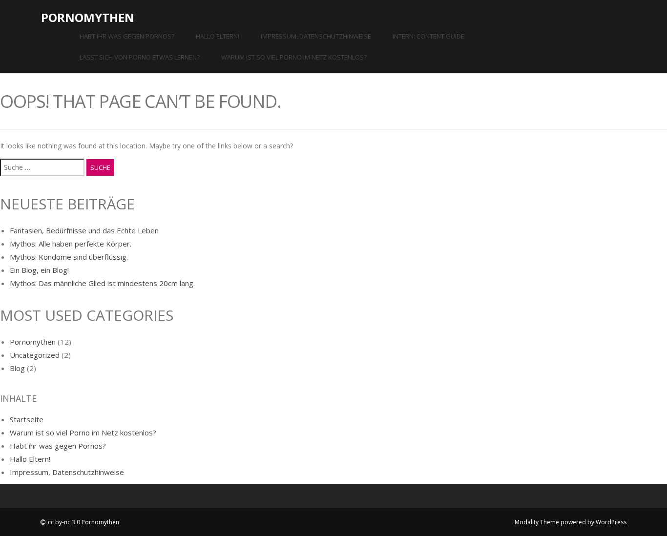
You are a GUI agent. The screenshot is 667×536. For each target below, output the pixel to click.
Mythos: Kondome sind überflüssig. (69, 257)
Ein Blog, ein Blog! (39, 270)
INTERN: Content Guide (428, 36)
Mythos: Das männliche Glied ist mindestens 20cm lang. (102, 283)
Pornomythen (87, 17)
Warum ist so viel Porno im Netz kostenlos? (294, 57)
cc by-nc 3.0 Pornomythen (83, 522)
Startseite (26, 419)
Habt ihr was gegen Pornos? (127, 36)
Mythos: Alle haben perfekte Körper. (70, 243)
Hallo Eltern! (217, 36)
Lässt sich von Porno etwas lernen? (140, 57)
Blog (17, 368)
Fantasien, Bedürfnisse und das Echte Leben (84, 230)
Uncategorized (35, 355)
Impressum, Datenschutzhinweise (316, 36)
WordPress (611, 522)
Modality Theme (537, 522)
